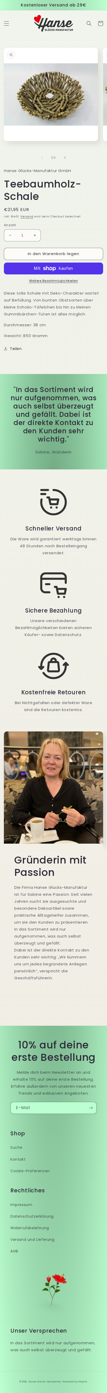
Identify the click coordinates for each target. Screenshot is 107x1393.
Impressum (21, 1204)
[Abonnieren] (90, 1108)
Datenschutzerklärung (32, 1216)
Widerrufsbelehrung (29, 1228)
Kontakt (17, 1159)
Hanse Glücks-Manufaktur (45, 1381)
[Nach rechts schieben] (65, 157)
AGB (14, 1251)
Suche (16, 1147)
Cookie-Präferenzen (30, 1171)
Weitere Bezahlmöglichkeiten (53, 281)
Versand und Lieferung (32, 1239)
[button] (6, 23)
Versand (27, 216)
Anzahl (10, 225)
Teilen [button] (16, 348)
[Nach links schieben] (42, 157)
